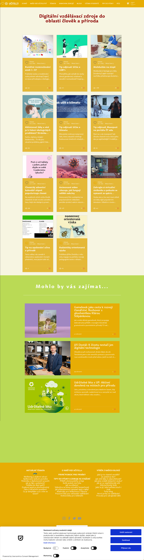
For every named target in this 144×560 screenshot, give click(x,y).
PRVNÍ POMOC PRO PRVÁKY (72, 475)
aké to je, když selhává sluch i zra (108, 488)
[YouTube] (79, 518)
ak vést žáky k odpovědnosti (108, 479)
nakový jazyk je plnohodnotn (35, 487)
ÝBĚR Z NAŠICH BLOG (108, 471)
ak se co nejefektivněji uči (108, 483)
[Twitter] (74, 518)
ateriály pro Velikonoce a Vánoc (72, 492)
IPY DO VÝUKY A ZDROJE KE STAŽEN (72, 479)
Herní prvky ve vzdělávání (108, 494)
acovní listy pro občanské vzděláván (72, 494)
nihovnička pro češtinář (72, 496)
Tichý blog (108, 492)
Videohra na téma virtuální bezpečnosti (72, 487)
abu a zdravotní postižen (35, 490)
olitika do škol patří (35, 485)
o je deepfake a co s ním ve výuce (36, 493)
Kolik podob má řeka (72, 483)
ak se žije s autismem (35, 483)
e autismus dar (108, 477)
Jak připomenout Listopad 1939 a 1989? (72, 490)
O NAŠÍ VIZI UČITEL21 (72, 471)
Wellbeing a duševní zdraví (35, 477)
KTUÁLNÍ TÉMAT (35, 471)
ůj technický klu (109, 485)
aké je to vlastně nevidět (108, 475)
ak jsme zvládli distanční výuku (108, 481)
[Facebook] (69, 518)
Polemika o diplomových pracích (35, 481)
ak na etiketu (71, 485)
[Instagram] (64, 518)
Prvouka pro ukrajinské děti (108, 496)
